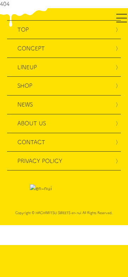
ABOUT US (31, 123)
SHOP (24, 85)
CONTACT (31, 142)
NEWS (25, 104)
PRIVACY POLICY (39, 161)
